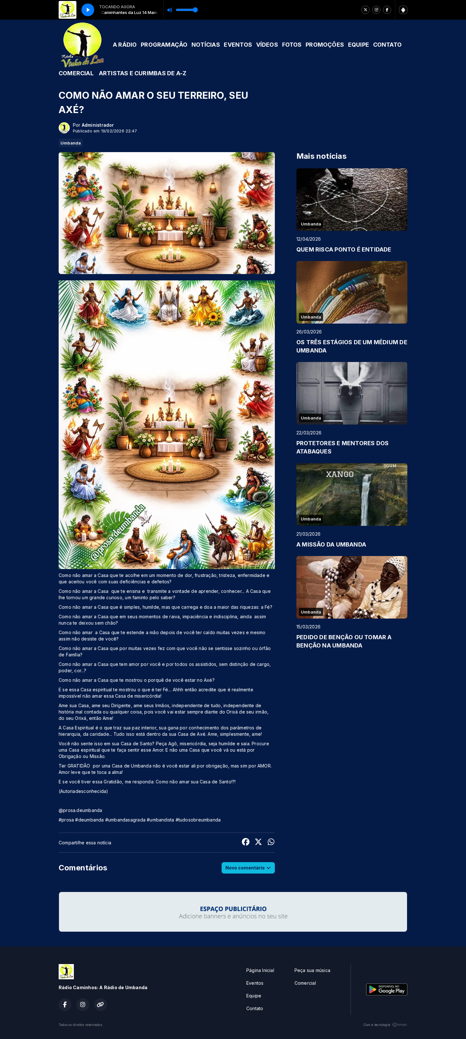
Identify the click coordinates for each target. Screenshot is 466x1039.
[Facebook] (387, 10)
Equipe (253, 995)
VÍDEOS (267, 44)
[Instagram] (376, 10)
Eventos (254, 983)
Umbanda (71, 142)
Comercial (305, 983)
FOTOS (292, 44)
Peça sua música (312, 970)
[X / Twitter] (365, 10)
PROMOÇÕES (325, 44)
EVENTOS (238, 44)
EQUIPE (358, 44)
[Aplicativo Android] (403, 10)
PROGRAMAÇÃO (164, 44)
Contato (254, 1008)
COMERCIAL (76, 73)
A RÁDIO (125, 44)
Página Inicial (260, 970)
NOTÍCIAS (205, 44)
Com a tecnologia (376, 1025)
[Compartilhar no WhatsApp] (271, 842)
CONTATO (387, 44)
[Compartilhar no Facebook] (245, 842)
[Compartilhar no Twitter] (258, 842)
